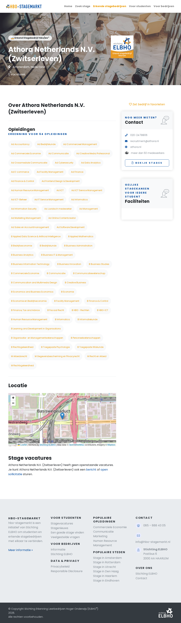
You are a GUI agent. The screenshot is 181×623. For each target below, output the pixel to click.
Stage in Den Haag (106, 571)
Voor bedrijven (164, 6)
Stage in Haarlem (105, 576)
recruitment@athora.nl (144, 141)
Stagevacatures (62, 523)
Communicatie (103, 532)
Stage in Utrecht (104, 567)
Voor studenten (140, 6)
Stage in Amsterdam (107, 558)
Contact (141, 578)
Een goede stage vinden (67, 532)
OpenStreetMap (76, 444)
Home (68, 6)
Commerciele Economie (110, 527)
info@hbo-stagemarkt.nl (153, 542)
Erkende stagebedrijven (109, 6)
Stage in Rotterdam (106, 562)
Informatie (58, 549)
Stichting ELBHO (48, 444)
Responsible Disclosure (67, 571)
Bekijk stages (148, 162)
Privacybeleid (60, 566)
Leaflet (23, 444)
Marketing (100, 536)
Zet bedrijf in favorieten (148, 104)
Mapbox (111, 444)
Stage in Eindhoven (106, 580)
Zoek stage (82, 6)
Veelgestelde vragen (65, 537)
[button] (62, 416)
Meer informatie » (20, 550)
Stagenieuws (59, 528)
